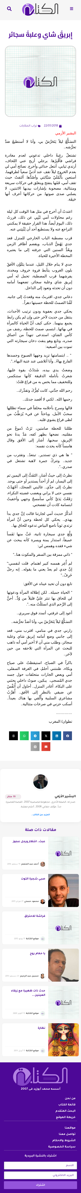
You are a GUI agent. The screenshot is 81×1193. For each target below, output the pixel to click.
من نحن (70, 1098)
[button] (67, 735)
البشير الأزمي (65, 796)
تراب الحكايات (28, 126)
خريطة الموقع (65, 1117)
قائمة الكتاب (66, 1105)
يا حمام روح (37, 953)
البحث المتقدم (65, 1111)
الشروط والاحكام (63, 1140)
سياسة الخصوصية (61, 1147)
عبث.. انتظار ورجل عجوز (29, 841)
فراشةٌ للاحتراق (34, 916)
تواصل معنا (67, 1134)
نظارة (41, 1028)
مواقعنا (70, 1128)
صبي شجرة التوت (33, 879)
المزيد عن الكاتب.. (40, 815)
